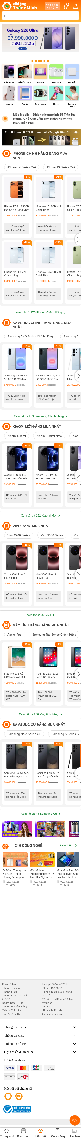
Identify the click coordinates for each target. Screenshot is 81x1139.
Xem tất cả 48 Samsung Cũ (39, 813)
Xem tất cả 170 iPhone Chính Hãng (39, 312)
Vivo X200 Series (18, 535)
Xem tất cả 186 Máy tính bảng (39, 714)
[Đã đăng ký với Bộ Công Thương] (16, 1109)
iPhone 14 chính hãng (14, 1006)
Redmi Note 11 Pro (12, 1002)
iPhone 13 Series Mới (61, 167)
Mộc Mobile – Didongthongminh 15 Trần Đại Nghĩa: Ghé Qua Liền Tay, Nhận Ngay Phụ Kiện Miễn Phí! (44, 118)
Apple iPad (14, 634)
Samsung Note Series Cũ (24, 734)
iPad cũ (46, 995)
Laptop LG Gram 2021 (54, 984)
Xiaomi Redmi (16, 435)
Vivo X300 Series (52, 535)
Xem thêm (67, 845)
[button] (78, 239)
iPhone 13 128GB (52, 988)
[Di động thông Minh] (19, 6)
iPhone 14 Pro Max (53, 1010)
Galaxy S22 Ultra (11, 1010)
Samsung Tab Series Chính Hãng (54, 634)
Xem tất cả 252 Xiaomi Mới (39, 515)
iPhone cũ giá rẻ (11, 988)
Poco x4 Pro (9, 984)
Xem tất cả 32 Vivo (39, 614)
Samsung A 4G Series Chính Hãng (30, 336)
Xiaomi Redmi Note (49, 435)
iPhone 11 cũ (9, 991)
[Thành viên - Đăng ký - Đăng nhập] (76, 6)
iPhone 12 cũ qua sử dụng (57, 991)
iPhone (46, 1006)
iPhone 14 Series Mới (21, 167)
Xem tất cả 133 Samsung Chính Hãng (39, 416)
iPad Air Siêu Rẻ (11, 1014)
